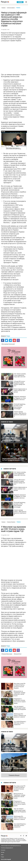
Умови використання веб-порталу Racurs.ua (11, 845)
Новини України (11, 522)
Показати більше (14, 775)
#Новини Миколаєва (7, 654)
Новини (20, 2)
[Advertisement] (14, 57)
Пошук (2, 856)
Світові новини (11, 7)
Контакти (3, 850)
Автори (2, 852)
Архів (2, 854)
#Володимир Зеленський (8, 344)
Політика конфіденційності (7, 847)
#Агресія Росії (17, 654)
